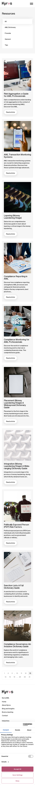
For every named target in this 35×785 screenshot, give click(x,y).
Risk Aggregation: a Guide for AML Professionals (16, 94)
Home (4, 702)
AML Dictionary (10, 27)
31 (29, 677)
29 (20, 677)
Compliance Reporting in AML (15, 277)
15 (10, 677)
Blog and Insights (8, 709)
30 (25, 677)
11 (21, 673)
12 (25, 673)
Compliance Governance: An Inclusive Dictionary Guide (17, 645)
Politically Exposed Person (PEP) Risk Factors (16, 525)
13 (30, 673)
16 (14, 677)
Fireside (8, 33)
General (8, 39)
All (6, 21)
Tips (6, 45)
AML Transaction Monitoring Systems (17, 155)
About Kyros (6, 705)
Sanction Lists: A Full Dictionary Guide (13, 586)
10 (17, 673)
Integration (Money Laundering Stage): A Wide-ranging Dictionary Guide (17, 466)
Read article (10, 112)
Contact (5, 716)
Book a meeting (7, 712)
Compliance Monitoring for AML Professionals (16, 340)
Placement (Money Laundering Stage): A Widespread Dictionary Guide (15, 404)
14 (5, 677)
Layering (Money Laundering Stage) (13, 216)
